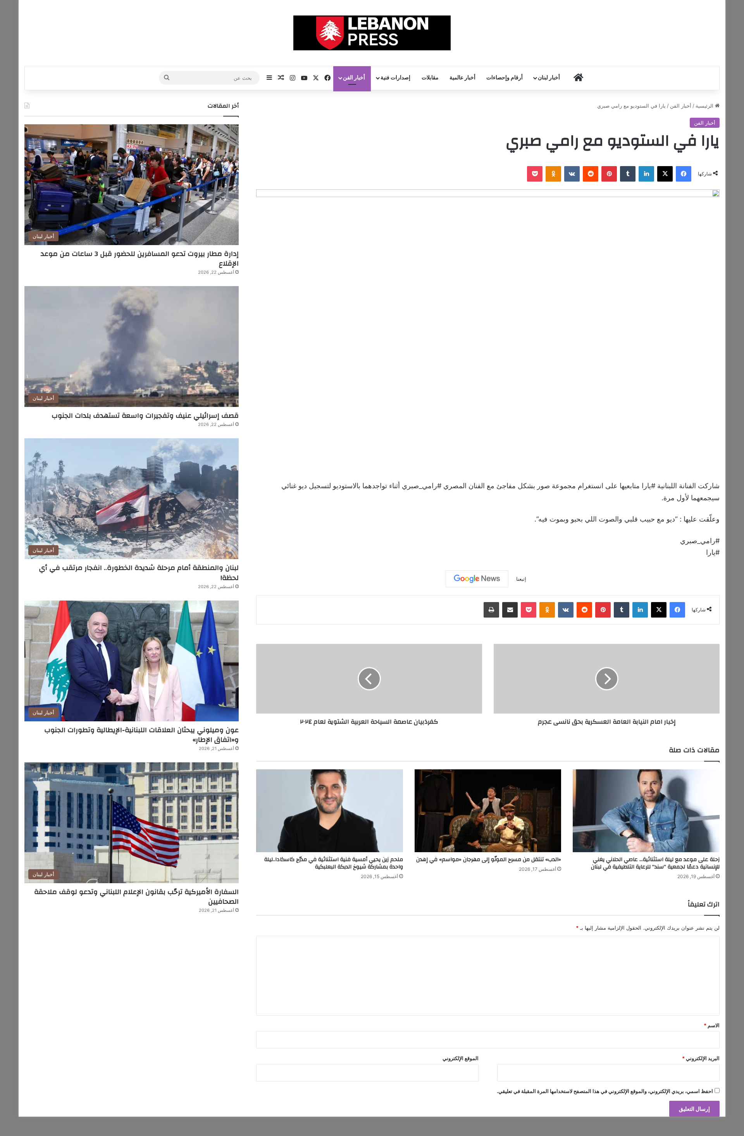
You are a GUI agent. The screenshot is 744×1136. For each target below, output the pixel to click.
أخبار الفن (354, 78)
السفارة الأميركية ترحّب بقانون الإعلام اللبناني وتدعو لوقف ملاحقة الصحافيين (136, 896)
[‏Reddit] (590, 174)
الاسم (712, 1025)
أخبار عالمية (462, 78)
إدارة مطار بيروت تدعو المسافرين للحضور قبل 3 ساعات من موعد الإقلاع (140, 258)
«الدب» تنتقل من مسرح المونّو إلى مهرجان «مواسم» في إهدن (488, 860)
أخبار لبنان (549, 78)
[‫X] (665, 174)
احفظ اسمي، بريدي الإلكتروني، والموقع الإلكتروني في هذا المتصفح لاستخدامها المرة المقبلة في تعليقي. (605, 1091)
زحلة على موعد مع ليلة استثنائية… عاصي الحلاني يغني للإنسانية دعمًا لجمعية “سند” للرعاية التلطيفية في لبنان (655, 863)
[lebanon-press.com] (372, 32)
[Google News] (477, 578)
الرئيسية (705, 106)
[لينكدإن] (646, 174)
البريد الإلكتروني (701, 1058)
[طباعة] (491, 610)
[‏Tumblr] (628, 174)
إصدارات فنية (395, 78)
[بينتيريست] (609, 174)
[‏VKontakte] (572, 174)
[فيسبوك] (683, 174)
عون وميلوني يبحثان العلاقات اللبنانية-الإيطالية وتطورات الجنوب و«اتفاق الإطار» (141, 735)
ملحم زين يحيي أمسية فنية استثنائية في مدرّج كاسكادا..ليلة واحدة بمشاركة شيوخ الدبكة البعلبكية (333, 863)
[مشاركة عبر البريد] (510, 610)
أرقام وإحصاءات (504, 78)
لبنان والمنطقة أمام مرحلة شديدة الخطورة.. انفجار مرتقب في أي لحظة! (139, 572)
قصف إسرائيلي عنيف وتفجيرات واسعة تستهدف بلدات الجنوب (145, 415)
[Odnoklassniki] (553, 174)
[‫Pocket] (534, 174)
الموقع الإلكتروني (461, 1058)
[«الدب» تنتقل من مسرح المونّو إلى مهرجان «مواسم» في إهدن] (488, 810)
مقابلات (430, 78)
